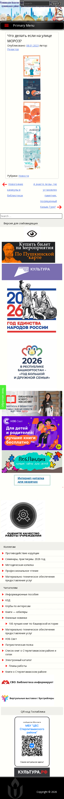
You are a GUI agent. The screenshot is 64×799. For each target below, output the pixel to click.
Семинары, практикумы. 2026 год (25, 559)
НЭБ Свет (11, 639)
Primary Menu (23, 25)
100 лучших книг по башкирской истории (33, 623)
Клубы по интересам (17, 606)
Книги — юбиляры (16, 612)
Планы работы (18, 666)
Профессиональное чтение (21, 570)
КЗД (7, 600)
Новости (23, 175)
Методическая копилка (19, 565)
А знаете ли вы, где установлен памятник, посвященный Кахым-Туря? (45, 195)
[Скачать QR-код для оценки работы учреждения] (32, 540)
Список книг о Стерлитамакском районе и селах (30, 652)
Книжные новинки (16, 617)
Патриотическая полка (19, 644)
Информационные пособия (21, 594)
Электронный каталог (18, 660)
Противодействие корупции (22, 553)
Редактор (13, 49)
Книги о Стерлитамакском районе (26, 671)
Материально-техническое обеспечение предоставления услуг (30, 578)
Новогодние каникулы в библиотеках (15, 189)
